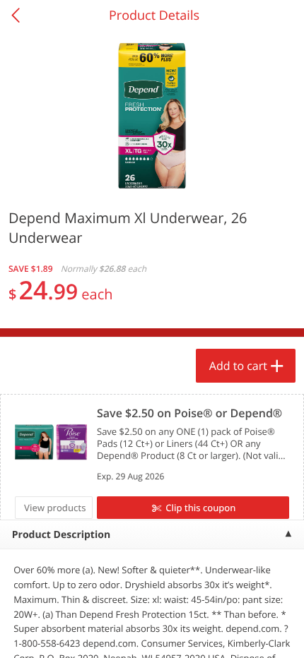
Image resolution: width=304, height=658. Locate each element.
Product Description (61, 535)
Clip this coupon (200, 507)
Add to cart (238, 365)
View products (55, 507)
